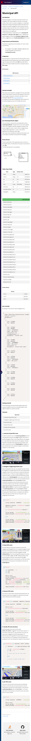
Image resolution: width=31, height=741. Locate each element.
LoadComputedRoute (8, 75)
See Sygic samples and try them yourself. (22, 732)
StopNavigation (6, 83)
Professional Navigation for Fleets (16, 6)
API (8, 8)
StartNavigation (6, 80)
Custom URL (5, 716)
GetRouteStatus (6, 78)
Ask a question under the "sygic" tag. (9, 732)
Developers (4, 6)
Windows (4, 8)
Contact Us (26, 2)
